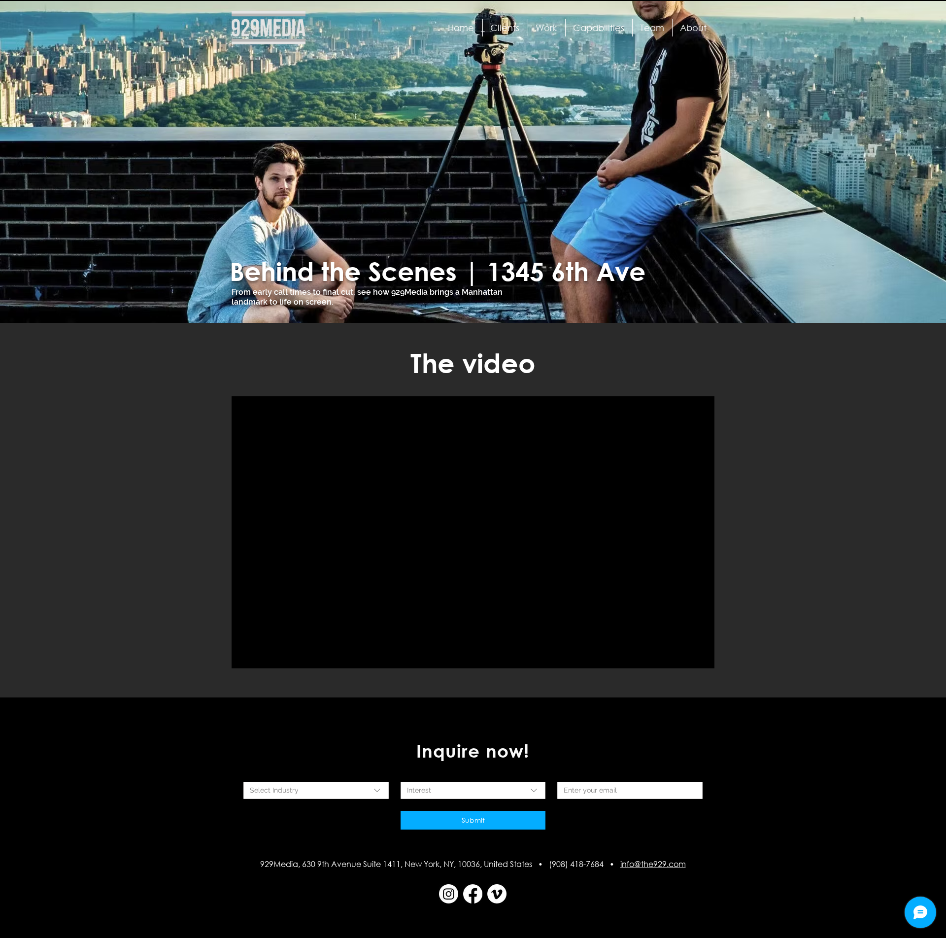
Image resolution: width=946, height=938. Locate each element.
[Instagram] (448, 893)
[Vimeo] (497, 893)
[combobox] (316, 790)
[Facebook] (472, 893)
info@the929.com (653, 864)
